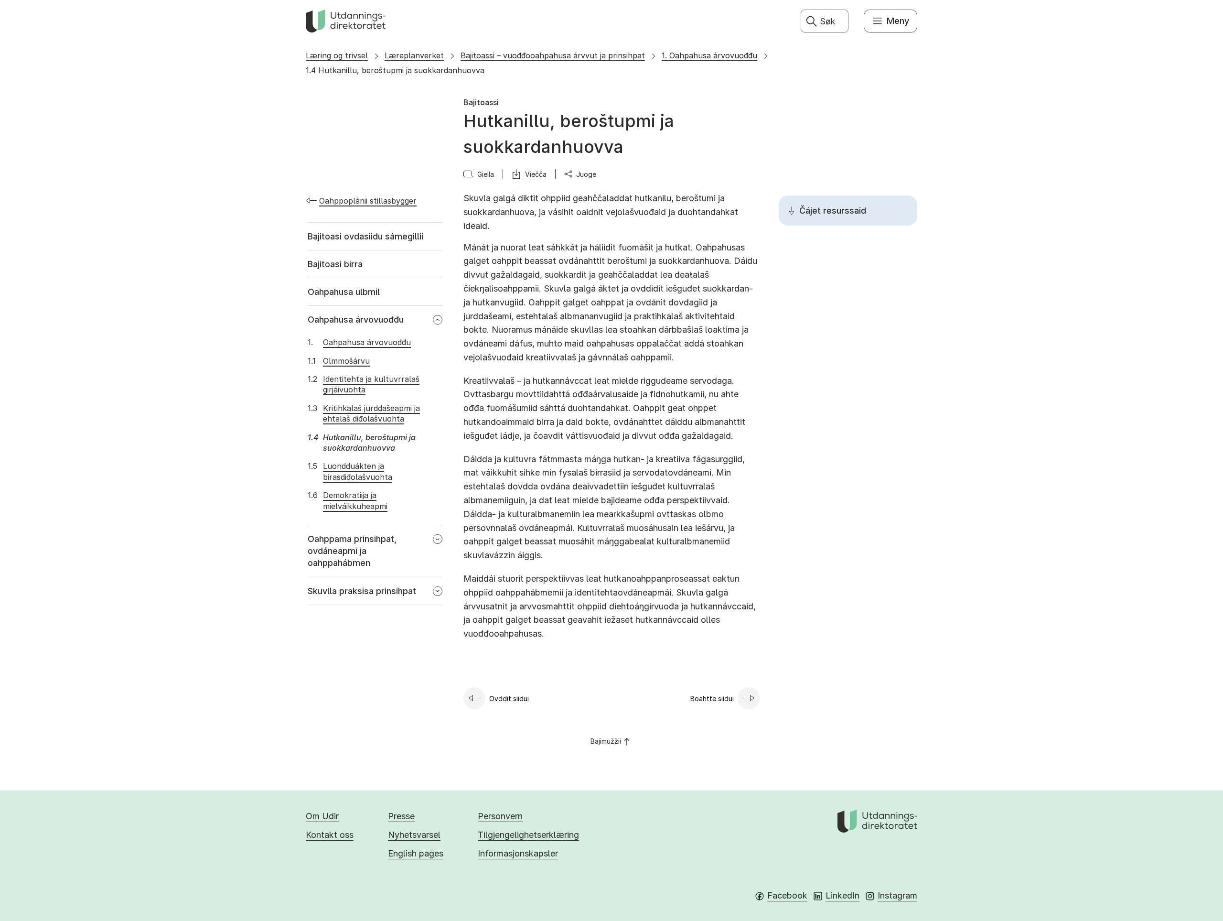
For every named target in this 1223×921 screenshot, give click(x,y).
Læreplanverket (414, 55)
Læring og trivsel (337, 55)
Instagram (897, 895)
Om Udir (322, 816)
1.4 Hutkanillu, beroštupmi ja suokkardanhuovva (395, 70)
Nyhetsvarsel (414, 835)
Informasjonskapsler (518, 853)
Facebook (787, 895)
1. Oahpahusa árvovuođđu (709, 55)
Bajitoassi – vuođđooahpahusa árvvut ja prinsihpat (553, 55)
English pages (415, 853)
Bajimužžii (605, 741)
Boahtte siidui (712, 698)
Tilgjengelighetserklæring (528, 835)
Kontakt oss (330, 835)
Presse (401, 816)
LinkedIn (842, 895)
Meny (898, 21)
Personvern (500, 816)
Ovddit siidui (509, 698)
